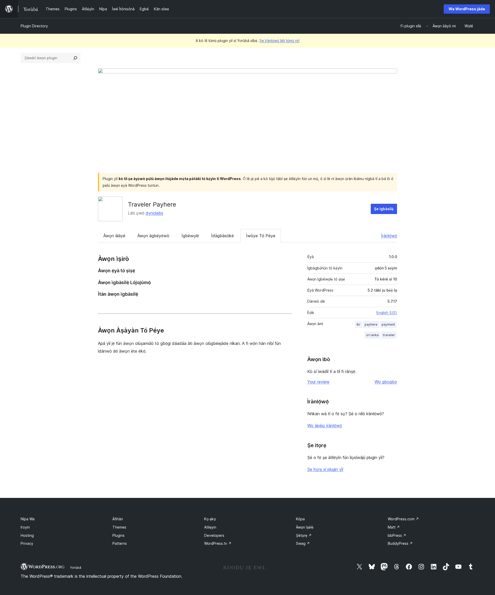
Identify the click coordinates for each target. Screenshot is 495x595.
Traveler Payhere (152, 204)
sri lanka (372, 335)
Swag (303, 543)
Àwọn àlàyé (114, 235)
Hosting (27, 535)
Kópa (300, 519)
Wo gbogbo (386, 381)
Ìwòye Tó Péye (260, 235)
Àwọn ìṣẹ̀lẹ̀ (305, 527)
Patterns (119, 543)
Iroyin (25, 527)
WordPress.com (403, 519)
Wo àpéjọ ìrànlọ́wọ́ (324, 425)
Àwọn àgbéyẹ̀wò (153, 235)
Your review (318, 381)
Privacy (27, 543)
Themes (119, 527)
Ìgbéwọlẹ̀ (190, 235)
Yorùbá (75, 567)
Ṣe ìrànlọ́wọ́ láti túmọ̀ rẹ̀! (279, 40)
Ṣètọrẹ (304, 535)
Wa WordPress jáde (467, 9)
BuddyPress (400, 543)
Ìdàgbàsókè (222, 235)
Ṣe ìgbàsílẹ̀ (384, 209)
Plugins (118, 535)
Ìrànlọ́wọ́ (389, 235)
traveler (389, 335)
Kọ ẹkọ (210, 519)
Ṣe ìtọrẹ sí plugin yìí (325, 469)
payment (388, 324)
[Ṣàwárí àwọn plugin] (75, 58)
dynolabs (154, 213)
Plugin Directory (34, 26)
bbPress (397, 535)
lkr (358, 324)
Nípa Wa (28, 519)
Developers (214, 535)
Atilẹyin (210, 527)
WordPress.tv (218, 543)
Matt (394, 527)
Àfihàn (117, 519)
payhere (371, 324)
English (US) (386, 312)
